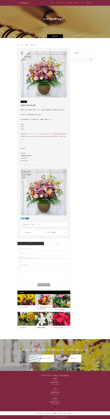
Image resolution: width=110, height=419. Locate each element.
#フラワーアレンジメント (35, 133)
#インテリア (51, 133)
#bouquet (38, 136)
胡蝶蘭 (70, 2)
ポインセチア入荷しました (60, 327)
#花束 (24, 133)
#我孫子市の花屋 (58, 133)
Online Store (76, 2)
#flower (34, 136)
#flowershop (30, 136)
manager (27, 224)
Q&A (82, 2)
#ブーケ (27, 133)
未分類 (24, 101)
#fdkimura (26, 136)
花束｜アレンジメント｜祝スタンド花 (58, 2)
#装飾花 (22, 129)
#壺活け (22, 124)
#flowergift (50, 136)
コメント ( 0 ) (31, 243)
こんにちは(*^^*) (23, 327)
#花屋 (22, 133)
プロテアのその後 (23, 307)
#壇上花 (22, 126)
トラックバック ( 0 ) (57, 243)
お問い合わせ (88, 2)
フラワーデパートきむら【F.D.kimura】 (55, 375)
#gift (47, 136)
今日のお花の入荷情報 (59, 309)
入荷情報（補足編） (41, 327)
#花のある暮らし (45, 133)
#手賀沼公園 (55, 136)
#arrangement (43, 136)
